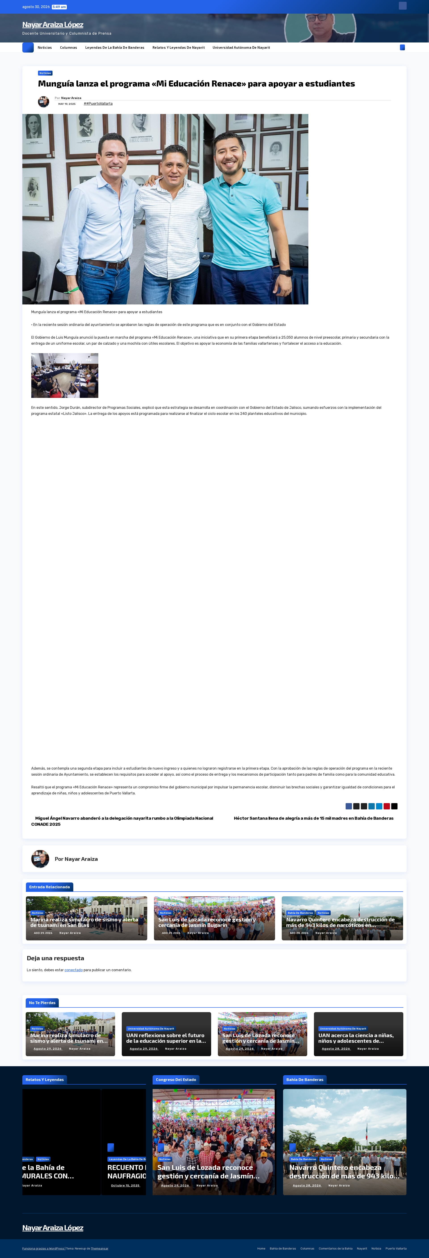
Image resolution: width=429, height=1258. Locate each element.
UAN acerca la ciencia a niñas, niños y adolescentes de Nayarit (356, 1040)
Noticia (376, 1248)
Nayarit (362, 1248)
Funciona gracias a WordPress (43, 1248)
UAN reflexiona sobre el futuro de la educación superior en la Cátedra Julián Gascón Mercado (165, 1040)
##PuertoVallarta (98, 103)
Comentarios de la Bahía (336, 1248)
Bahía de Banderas (300, 912)
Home (261, 1248)
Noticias (45, 47)
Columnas (68, 47)
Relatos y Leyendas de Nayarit (179, 47)
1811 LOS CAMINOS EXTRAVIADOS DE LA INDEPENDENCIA (113, 1171)
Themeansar (99, 1248)
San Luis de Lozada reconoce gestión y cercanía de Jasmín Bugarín (207, 922)
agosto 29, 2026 (48, 1048)
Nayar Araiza (71, 98)
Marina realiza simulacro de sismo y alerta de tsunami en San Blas (84, 922)
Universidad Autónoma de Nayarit (241, 47)
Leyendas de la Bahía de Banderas (115, 47)
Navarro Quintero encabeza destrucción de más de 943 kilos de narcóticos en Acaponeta (340, 925)
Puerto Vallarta (396, 1248)
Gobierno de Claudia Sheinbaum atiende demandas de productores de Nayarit (342, 1175)
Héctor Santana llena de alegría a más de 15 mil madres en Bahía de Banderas (314, 818)
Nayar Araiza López (52, 24)
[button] (395, 47)
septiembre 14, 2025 (80, 1185)
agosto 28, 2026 (336, 1048)
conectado (74, 970)
